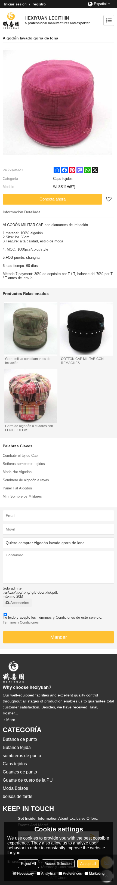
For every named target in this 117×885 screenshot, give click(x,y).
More (10, 719)
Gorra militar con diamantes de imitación (28, 361)
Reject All (28, 864)
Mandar (58, 637)
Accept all (88, 864)
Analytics (48, 873)
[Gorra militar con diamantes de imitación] (30, 329)
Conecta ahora (52, 199)
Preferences (72, 873)
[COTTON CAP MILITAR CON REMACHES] (86, 329)
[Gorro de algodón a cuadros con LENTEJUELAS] (30, 396)
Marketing (96, 873)
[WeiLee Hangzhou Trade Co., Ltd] (11, 20)
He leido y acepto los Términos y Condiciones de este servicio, (52, 619)
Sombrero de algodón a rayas (26, 480)
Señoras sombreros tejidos (24, 464)
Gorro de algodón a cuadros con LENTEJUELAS (29, 428)
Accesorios (19, 602)
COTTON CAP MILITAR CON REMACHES (82, 361)
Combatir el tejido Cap (20, 456)
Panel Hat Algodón (17, 488)
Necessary (25, 873)
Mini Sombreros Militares (22, 496)
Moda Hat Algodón (17, 472)
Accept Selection (58, 864)
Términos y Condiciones (21, 622)
